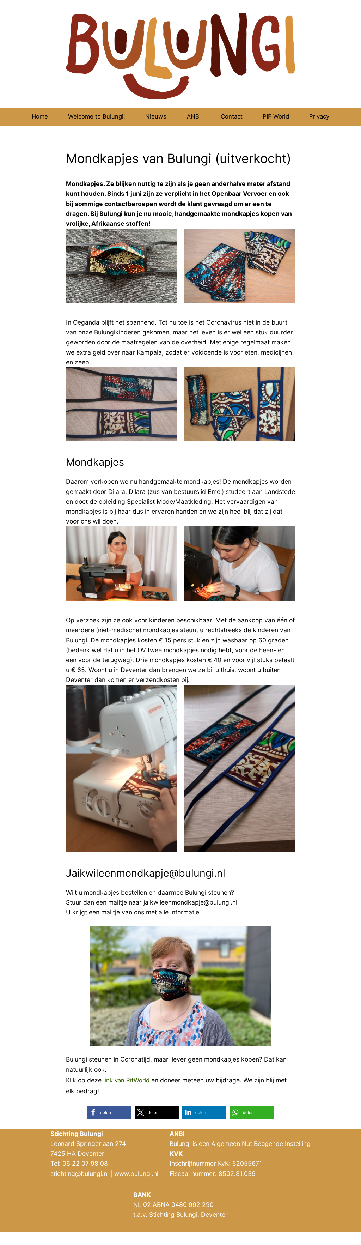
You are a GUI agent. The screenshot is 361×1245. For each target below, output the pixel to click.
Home (40, 116)
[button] (109, 1112)
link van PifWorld (126, 1080)
